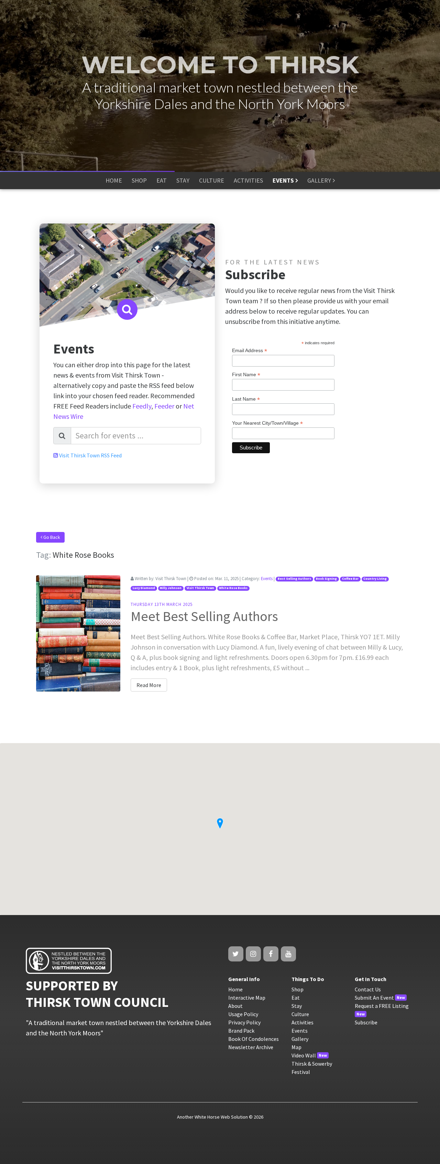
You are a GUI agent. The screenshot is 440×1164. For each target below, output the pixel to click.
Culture (300, 1014)
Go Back (51, 537)
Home (235, 989)
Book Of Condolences (253, 1038)
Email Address (249, 350)
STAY (182, 180)
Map (296, 1047)
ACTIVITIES (248, 180)
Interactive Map (246, 997)
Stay (297, 1005)
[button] (220, 823)
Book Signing (326, 579)
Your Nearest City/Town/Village (267, 423)
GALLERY (319, 180)
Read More (148, 685)
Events (267, 578)
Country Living (375, 579)
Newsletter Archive (250, 1047)
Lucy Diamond (144, 588)
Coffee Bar (350, 579)
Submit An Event (374, 997)
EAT (161, 180)
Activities (303, 1022)
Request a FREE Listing (382, 1005)
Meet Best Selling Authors (204, 616)
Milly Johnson (171, 588)
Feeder (164, 406)
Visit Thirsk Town (200, 588)
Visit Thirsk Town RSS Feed (90, 455)
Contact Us (368, 989)
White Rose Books (233, 588)
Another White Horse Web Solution (212, 1117)
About (235, 1005)
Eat (296, 997)
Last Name (246, 399)
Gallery (300, 1038)
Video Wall (304, 1055)
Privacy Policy (244, 1022)
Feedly (141, 406)
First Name (246, 374)
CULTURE (211, 180)
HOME (114, 180)
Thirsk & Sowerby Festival (312, 1067)
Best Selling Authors (294, 579)
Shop (298, 989)
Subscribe (366, 1022)
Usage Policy (243, 1014)
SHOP (139, 180)
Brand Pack (241, 1030)
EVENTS (283, 180)
